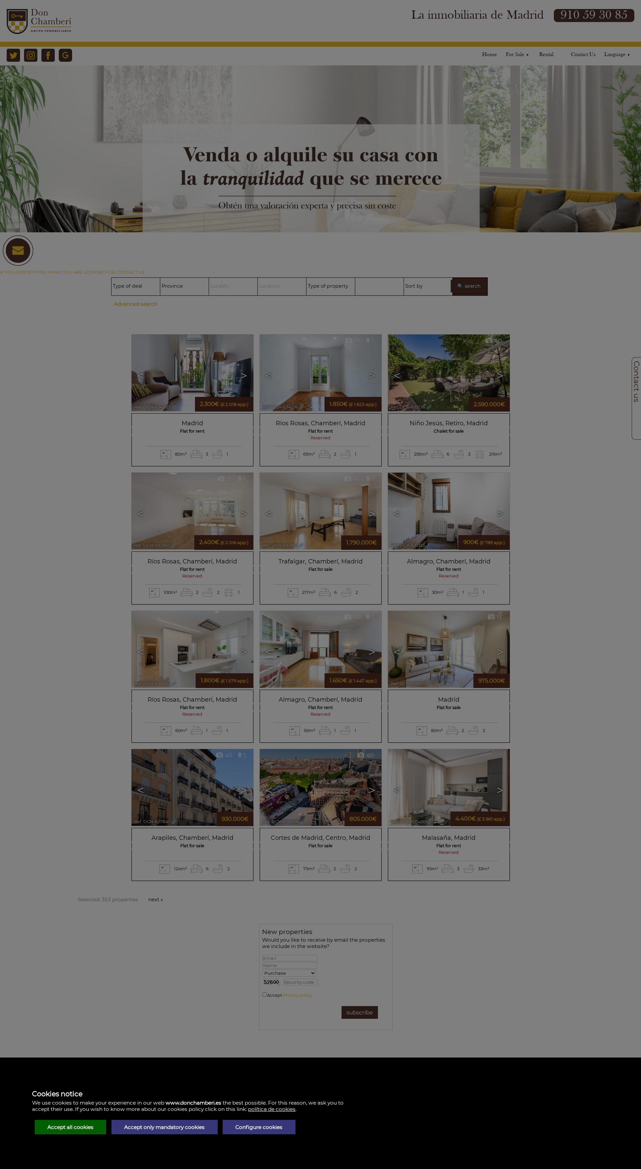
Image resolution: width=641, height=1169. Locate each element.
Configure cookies (258, 1127)
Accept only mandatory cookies (164, 1127)
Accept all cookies (70, 1127)
